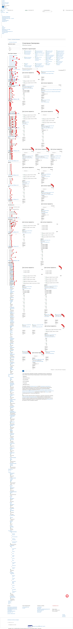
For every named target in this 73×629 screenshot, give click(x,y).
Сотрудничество (5, 32)
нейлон (10, 228)
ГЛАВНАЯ (3, 13)
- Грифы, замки (13, 555)
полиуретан (11, 229)
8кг (10, 120)
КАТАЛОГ (4, 15)
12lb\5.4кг (11, 179)
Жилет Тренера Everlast (45, 101)
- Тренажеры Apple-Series (14, 582)
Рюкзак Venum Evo (58, 316)
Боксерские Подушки (12, 407)
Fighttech (11, 76)
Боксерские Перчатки (13, 62)
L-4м (10, 165)
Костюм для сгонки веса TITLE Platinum (41, 157)
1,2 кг (10, 189)
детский (10, 216)
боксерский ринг (49, 399)
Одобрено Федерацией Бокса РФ (14, 210)
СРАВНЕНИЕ (9, 619)
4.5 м (10, 239)
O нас (3, 26)
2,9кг (10, 191)
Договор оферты (5, 30)
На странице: (61, 70)
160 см (10, 148)
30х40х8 (10, 254)
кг (9, 188)
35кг (10, 181)
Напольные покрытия (12, 434)
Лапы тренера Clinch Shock (26, 232)
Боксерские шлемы (34, 390)
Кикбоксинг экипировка (12, 308)
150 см (10, 146)
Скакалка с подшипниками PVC (37, 326)
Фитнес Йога (11, 522)
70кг (10, 182)
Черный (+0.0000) (33, 114)
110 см (10, 139)
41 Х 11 (10, 259)
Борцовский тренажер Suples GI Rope (47, 73)
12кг (10, 125)
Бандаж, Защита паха (13, 57)
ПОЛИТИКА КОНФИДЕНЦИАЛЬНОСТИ (43, 609)
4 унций (10, 116)
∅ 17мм (10, 159)
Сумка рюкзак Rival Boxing (49, 353)
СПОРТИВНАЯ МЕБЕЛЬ (11, 611)
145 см (10, 144)
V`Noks (10, 78)
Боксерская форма (12, 61)
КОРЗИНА (13, 619)
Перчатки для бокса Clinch (26, 288)
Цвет (39, 79)
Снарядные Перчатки (12, 281)
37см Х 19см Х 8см (12, 257)
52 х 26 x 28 (11, 263)
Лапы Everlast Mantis (44, 212)
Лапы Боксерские (12, 286)
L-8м (10, 170)
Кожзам (10, 134)
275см (10, 243)
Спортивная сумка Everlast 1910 (50, 336)
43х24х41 (11, 202)
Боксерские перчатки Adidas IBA (27, 88)
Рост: (43, 128)
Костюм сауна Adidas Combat (55, 157)
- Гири (13, 553)
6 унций (10, 118)
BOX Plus (11, 77)
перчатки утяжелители (13, 217)
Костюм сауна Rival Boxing (45, 176)
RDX (10, 69)
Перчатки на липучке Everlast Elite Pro (50, 288)
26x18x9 (10, 251)
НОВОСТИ (3, 35)
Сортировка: (24, 68)
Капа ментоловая (25, 124)
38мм (10, 258)
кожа (10, 223)
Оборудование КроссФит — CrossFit (8, 18)
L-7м (10, 169)
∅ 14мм (10, 157)
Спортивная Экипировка (6, 16)
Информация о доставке (6, 29)
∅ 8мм (10, 154)
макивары (45, 390)
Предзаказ (11, 84)
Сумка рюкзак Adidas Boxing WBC (37, 361)
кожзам (11, 226)
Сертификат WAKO (12, 212)
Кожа (10, 133)
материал (52, 205)
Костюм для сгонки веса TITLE (27, 157)
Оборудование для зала (6, 17)
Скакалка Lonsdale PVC (26, 326)
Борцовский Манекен (12, 425)
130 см (10, 142)
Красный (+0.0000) (33, 82)
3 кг (10, 192)
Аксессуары (11, 56)
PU (10, 221)
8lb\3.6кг (10, 178)
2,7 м (10, 235)
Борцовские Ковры (12, 448)
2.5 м (10, 236)
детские (10, 215)
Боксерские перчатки (43, 389)
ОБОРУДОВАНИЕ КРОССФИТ (12, 609)
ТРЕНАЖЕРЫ (9, 610)
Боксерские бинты (51, 390)
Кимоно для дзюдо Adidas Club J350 (47, 127)
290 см (10, 244)
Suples (10, 71)
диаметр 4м (11, 249)
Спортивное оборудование (12, 597)
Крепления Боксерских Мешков (12, 384)
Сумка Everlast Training (26, 353)
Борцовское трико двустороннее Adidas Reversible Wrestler (50, 91)
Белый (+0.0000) (32, 116)
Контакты (3, 27)
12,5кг (10, 197)
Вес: (23, 89)
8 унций (11, 119)
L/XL (10, 107)
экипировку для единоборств (45, 386)
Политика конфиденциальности (7, 31)
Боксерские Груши (12, 395)
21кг (10, 198)
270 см (10, 241)
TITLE (10, 73)
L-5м (10, 166)
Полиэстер (11, 222)
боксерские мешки (33, 396)
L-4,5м (10, 173)
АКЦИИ (3, 37)
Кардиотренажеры (13, 531)
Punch (10, 72)
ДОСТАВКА (39, 608)
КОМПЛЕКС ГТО (10, 612)
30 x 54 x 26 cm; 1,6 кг (13, 252)
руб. (10, 50)
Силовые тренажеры (12, 573)
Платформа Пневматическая (13, 412)
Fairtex (10, 74)
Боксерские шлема (12, 64)
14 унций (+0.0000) (45, 228)
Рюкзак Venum (46, 316)
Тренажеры (4, 19)
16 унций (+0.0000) (45, 229)
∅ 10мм (10, 155)
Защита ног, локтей (11, 331)
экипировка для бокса (33, 386)
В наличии (11, 83)
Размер (60, 84)
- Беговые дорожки (13, 533)
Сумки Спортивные (12, 354)
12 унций (11, 124)
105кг (10, 183)
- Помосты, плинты (13, 567)
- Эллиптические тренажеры (14, 541)
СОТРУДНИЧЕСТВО (25, 607)
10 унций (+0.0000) (26, 75)
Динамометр (12, 421)
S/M (10, 108)
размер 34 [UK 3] (12, 111)
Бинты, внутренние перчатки (14, 59)
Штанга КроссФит (12, 526)
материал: (43, 213)
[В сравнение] (23, 105)
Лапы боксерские (40, 390)
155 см (10, 147)
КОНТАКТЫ (39, 612)
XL (10, 106)
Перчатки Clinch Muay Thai (45, 242)
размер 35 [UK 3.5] (12, 112)
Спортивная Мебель (5, 20)
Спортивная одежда (12, 363)
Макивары (12, 297)
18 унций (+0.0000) (48, 273)
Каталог (3, 28)
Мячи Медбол (11, 430)
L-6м (10, 168)
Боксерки (11, 60)
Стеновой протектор (12, 439)
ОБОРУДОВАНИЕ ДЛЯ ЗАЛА (12, 608)
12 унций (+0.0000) (26, 77)
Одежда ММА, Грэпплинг (12, 368)
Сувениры (12, 359)
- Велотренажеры (14, 536)
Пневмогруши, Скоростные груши (12, 416)
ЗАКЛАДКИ (17, 619)
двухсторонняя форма (13, 213)
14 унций (11, 126)
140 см (10, 143)
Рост (58, 113)
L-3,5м (10, 174)
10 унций (11, 121)
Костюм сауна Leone (25, 183)
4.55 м (10, 240)
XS (10, 110)
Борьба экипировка (12, 65)
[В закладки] (22, 105)
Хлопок (10, 131)
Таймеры (11, 350)
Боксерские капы (25, 391)
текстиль (10, 231)
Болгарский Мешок (12, 474)
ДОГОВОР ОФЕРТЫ (40, 610)
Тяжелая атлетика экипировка (12, 320)
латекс (10, 227)
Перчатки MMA (11, 326)
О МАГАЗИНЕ (39, 607)
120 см (10, 141)
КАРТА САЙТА (39, 611)
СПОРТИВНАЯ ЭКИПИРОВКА (12, 607)
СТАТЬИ (23, 608)
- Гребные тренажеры (14, 538)
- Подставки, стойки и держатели (14, 563)
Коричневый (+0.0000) (57, 329)
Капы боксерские (12, 347)
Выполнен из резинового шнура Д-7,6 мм (14, 207)
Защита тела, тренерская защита (12, 291)
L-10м (10, 171)
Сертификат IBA (12, 211)
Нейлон (10, 132)
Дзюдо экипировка (12, 312)
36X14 (10, 256)
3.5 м (10, 238)
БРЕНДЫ (3, 23)
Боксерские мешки (12, 390)
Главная (9, 39)
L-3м (10, 164)
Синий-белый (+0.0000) (36, 283)
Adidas (11, 68)
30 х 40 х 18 (11, 253)
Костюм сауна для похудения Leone (47, 194)
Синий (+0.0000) (32, 80)
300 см (10, 245)
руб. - (10, 47)
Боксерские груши (25, 396)
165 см (10, 149)
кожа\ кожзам (11, 224)
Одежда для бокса (31, 391)
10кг (10, 123)
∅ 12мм (10, 156)
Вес (39, 74)
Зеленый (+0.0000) (33, 118)
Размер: (43, 92)
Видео (3, 33)
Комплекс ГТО (4, 21)
